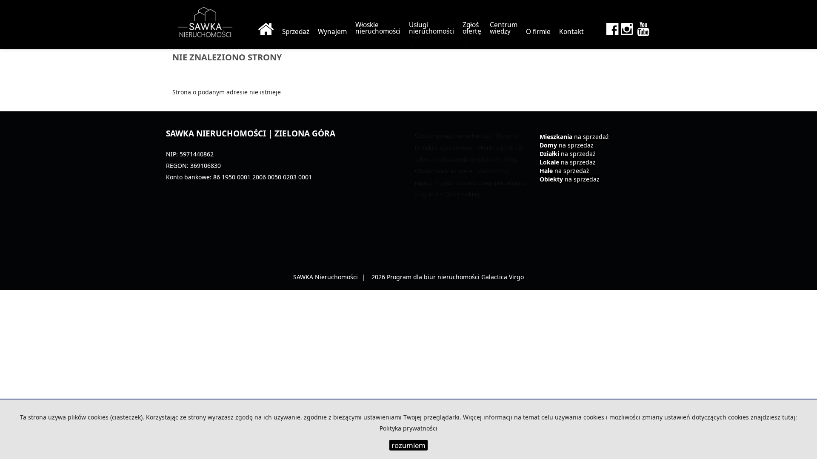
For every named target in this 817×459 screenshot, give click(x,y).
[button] (431, 28)
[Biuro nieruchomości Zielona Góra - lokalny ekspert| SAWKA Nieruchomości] (266, 28)
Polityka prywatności (408, 428)
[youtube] (642, 27)
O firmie (538, 31)
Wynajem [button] (332, 31)
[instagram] (627, 27)
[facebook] (612, 27)
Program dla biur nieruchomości (434, 277)
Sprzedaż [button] (295, 31)
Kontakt (571, 31)
